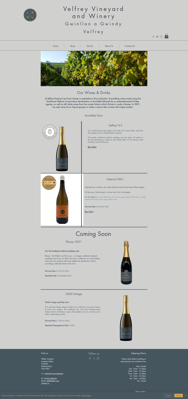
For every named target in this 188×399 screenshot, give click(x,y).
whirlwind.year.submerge (54, 373)
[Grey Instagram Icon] (161, 36)
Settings (168, 395)
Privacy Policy (86, 395)
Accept (178, 395)
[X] (94, 358)
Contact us (45, 383)
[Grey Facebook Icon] (153, 36)
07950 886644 (50, 378)
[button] (166, 35)
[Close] (185, 395)
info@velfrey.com (52, 381)
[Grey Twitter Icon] (157, 36)
